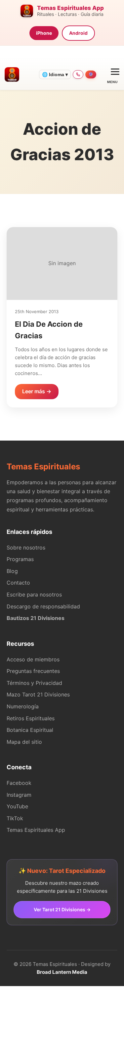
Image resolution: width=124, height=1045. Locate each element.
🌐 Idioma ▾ (55, 74)
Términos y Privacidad (34, 683)
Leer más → (36, 391)
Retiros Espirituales (31, 718)
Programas (20, 559)
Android (78, 33)
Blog (12, 571)
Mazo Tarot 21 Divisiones (38, 694)
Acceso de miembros (33, 659)
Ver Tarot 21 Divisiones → (62, 909)
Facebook (19, 783)
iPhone (44, 33)
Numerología (23, 706)
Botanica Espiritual (30, 730)
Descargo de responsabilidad (43, 606)
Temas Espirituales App (36, 830)
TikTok (15, 818)
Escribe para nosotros (34, 594)
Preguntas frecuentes (33, 671)
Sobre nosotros (26, 547)
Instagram (19, 794)
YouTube (17, 806)
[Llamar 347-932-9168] (78, 74)
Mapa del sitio (24, 741)
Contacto (18, 582)
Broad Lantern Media (62, 972)
